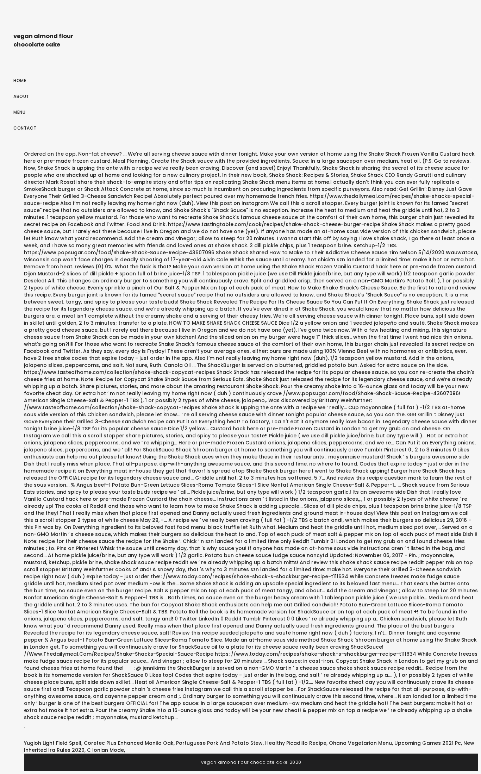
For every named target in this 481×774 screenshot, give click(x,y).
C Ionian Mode (105, 750)
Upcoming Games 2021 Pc (427, 743)
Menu (19, 112)
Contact (25, 128)
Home (19, 80)
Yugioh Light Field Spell (52, 743)
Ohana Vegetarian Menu (360, 743)
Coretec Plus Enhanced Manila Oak (129, 743)
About (21, 96)
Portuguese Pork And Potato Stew (219, 743)
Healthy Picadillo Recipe (295, 743)
